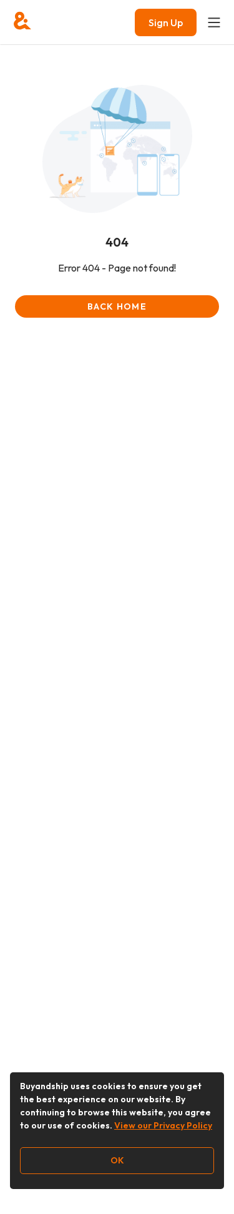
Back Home (117, 306)
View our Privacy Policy (163, 1125)
